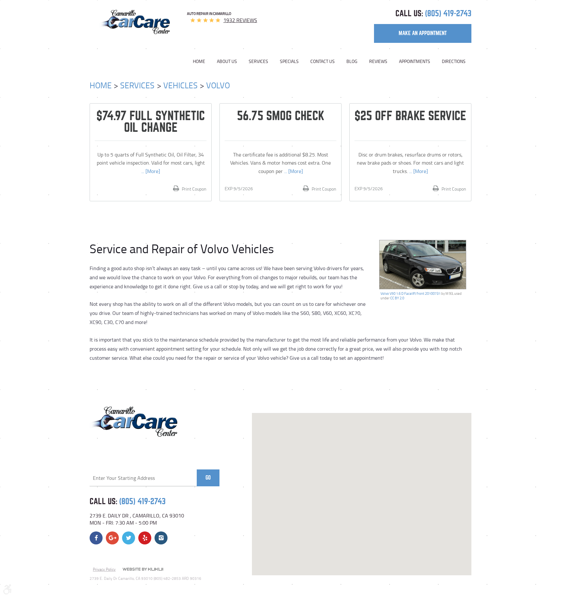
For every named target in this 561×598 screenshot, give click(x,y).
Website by (143, 570)
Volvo (218, 85)
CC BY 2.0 (397, 297)
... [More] (150, 171)
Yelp (144, 537)
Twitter (128, 537)
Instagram (161, 537)
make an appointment (423, 33)
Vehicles (180, 85)
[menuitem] (202, 61)
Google (112, 537)
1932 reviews (240, 20)
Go (208, 477)
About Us (227, 61)
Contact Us (322, 61)
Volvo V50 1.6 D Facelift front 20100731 (410, 293)
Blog (351, 61)
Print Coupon (193, 189)
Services (258, 61)
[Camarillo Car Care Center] (135, 22)
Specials (289, 61)
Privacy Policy (104, 569)
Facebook (96, 537)
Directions (454, 61)
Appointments (414, 61)
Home (199, 61)
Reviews (378, 61)
